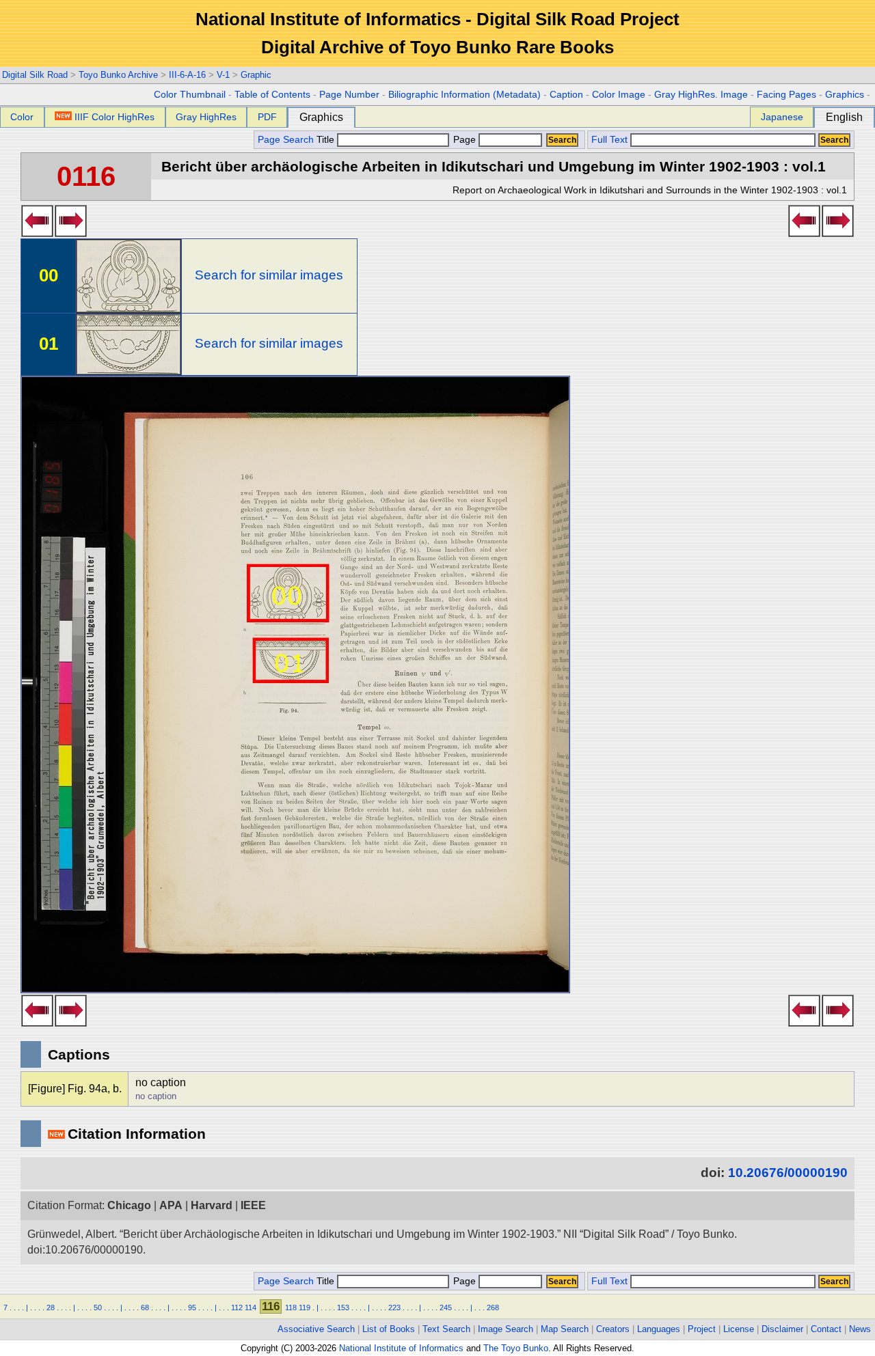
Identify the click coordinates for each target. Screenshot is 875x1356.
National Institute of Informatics (401, 1348)
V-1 (223, 75)
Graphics (844, 94)
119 (304, 1307)
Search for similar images (269, 275)
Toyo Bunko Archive (118, 75)
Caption (566, 94)
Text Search (446, 1329)
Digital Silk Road (35, 75)
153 (343, 1307)
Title (327, 140)
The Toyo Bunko (515, 1348)
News (860, 1329)
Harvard (211, 1205)
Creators (613, 1329)
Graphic (256, 75)
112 (237, 1307)
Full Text (609, 140)
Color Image (618, 94)
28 (50, 1307)
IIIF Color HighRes (114, 116)
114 (250, 1307)
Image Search (505, 1329)
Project (702, 1329)
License (738, 1329)
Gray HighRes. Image (701, 94)
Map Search (565, 1329)
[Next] (71, 233)
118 (291, 1307)
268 (493, 1307)
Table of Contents (272, 94)
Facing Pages (786, 94)
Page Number (349, 94)
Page (464, 140)
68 (145, 1307)
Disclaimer (782, 1329)
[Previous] (37, 233)
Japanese (782, 116)
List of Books (388, 1329)
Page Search (286, 140)
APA (171, 1205)
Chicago (129, 1205)
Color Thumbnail (190, 94)
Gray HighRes (206, 116)
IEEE (253, 1205)
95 (192, 1307)
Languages (658, 1329)
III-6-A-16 (187, 75)
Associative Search (316, 1329)
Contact (826, 1329)
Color (21, 116)
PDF (267, 116)
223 (394, 1307)
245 (446, 1307)
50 (98, 1307)
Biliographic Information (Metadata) (464, 94)
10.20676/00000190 (788, 1172)
